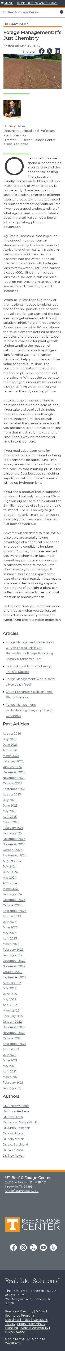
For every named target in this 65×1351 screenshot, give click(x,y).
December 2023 (14, 899)
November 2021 (14, 1032)
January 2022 (12, 1021)
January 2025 (12, 833)
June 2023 (10, 927)
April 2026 (10, 750)
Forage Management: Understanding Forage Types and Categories (29, 710)
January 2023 (12, 955)
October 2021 (12, 1038)
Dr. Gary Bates (13, 1117)
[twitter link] (33, 1247)
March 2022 (11, 1010)
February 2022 (13, 1016)
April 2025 (10, 816)
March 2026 (11, 755)
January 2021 (12, 1088)
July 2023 (9, 922)
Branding (11, 1328)
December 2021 (14, 1027)
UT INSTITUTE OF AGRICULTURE (37, 3)
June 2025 (10, 805)
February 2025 (13, 827)
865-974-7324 (17, 144)
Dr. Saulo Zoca (13, 1150)
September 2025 (14, 789)
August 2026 (12, 733)
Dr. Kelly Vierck (13, 1139)
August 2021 (11, 1049)
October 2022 (12, 971)
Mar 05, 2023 (30, 46)
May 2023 (9, 933)
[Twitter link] (49, 51)
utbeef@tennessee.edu (21, 1190)
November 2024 (14, 844)
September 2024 (15, 855)
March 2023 (11, 944)
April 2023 (10, 938)
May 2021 (9, 1066)
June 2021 (10, 1060)
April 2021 (9, 1071)
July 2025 (9, 800)
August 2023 (12, 916)
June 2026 (10, 744)
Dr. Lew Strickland (15, 1144)
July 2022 (9, 988)
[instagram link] (23, 1247)
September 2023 (15, 910)
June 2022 (10, 994)
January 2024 (12, 894)
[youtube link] (43, 1247)
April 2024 (10, 883)
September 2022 (15, 977)
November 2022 (14, 966)
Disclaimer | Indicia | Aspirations (26, 1319)
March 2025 (11, 822)
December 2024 (14, 838)
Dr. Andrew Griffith (16, 1105)
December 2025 (14, 772)
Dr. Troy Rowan (13, 1155)
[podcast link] (53, 1247)
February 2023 (13, 949)
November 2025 (14, 778)
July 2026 (9, 739)
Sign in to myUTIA (17, 1339)
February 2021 (13, 1082)
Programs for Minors (31, 1323)
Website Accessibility (34, 1328)
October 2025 (12, 783)
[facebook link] (13, 1247)
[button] (7, 3)
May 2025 (9, 811)
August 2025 (12, 794)
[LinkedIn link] (57, 51)
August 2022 (12, 983)
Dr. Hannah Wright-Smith (20, 1122)
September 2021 (14, 1043)
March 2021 (11, 1077)
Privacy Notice (15, 1332)
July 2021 (9, 1055)
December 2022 (14, 960)
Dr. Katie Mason (13, 1133)
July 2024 (9, 866)
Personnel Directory (19, 1311)
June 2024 (10, 872)
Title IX (10, 1323)
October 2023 (12, 905)
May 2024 (9, 877)
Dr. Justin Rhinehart (17, 1128)
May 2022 (9, 999)
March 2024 (11, 888)
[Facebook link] (42, 51)
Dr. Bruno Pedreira (16, 1111)
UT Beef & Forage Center (20, 12)
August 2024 (12, 861)
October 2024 (12, 850)
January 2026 (12, 766)
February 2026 (13, 761)
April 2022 (10, 1005)
